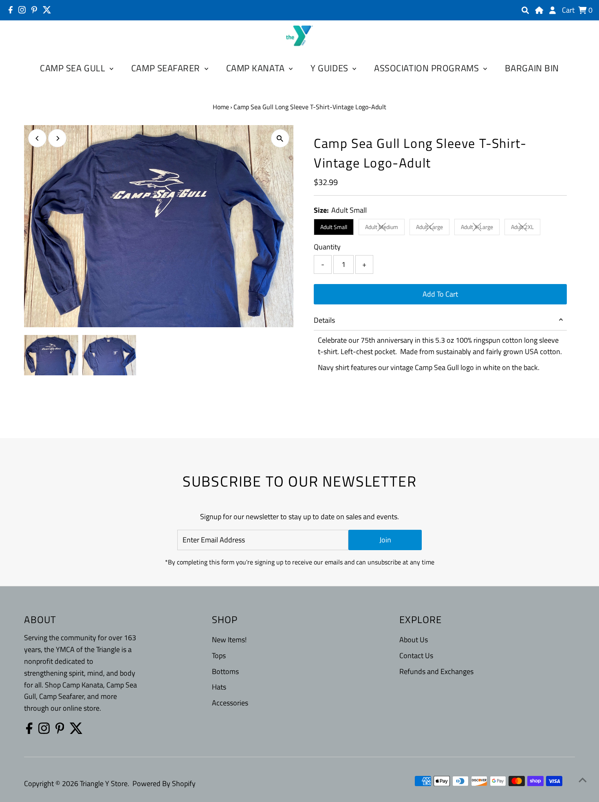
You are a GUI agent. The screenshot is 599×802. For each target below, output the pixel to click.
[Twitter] (47, 10)
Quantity (327, 246)
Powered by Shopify (164, 783)
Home (221, 107)
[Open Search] (525, 10)
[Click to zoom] (280, 138)
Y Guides (330, 68)
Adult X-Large (480, 228)
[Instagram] (22, 10)
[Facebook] (11, 10)
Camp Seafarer (167, 68)
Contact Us (416, 655)
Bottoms (225, 671)
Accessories (230, 702)
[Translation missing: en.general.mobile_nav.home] (539, 10)
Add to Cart (440, 294)
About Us (413, 639)
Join (385, 539)
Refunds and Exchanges (436, 671)
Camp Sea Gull (74, 68)
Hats (219, 686)
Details (324, 320)
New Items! (229, 639)
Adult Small (333, 227)
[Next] (57, 138)
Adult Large (432, 228)
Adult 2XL (525, 228)
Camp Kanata (256, 68)
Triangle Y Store (104, 783)
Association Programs (427, 68)
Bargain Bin (532, 68)
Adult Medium (385, 228)
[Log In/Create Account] (552, 10)
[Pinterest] (34, 10)
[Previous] (37, 138)
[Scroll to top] (583, 779)
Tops (219, 655)
